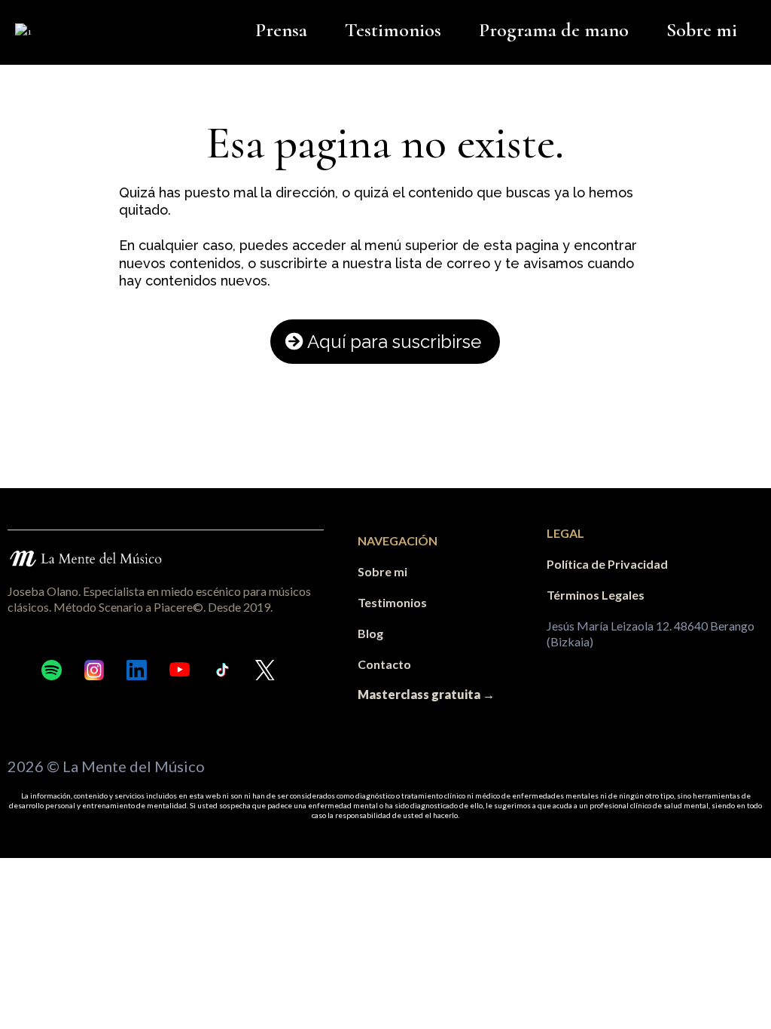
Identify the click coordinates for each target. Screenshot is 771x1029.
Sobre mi (701, 29)
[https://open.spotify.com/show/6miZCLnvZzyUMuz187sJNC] (51, 670)
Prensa (281, 29)
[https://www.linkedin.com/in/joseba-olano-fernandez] (136, 670)
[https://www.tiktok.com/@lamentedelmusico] (222, 670)
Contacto (384, 664)
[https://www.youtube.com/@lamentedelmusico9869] (179, 670)
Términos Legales (596, 595)
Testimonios (393, 29)
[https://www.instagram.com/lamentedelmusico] (94, 670)
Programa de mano (554, 29)
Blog (370, 633)
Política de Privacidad (607, 564)
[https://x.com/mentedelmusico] (265, 670)
